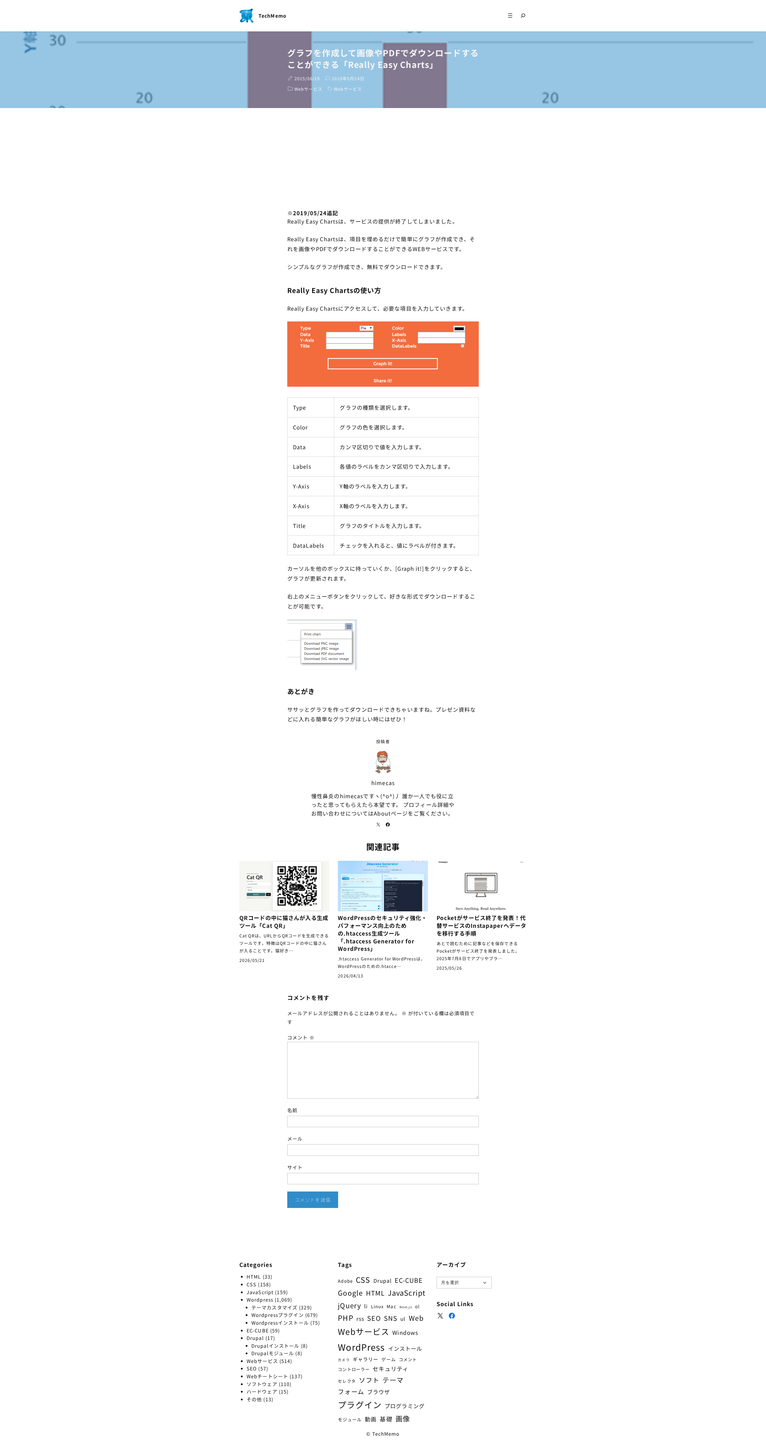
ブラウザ (378, 1392)
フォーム (351, 1391)
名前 (292, 1110)
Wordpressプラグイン (277, 1314)
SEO (252, 1368)
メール (295, 1138)
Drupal (255, 1337)
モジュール (350, 1419)
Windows (405, 1332)
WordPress (361, 1347)
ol (417, 1306)
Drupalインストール (275, 1345)
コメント (300, 1037)
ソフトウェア (262, 1384)
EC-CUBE (258, 1330)
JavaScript (260, 1292)
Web (416, 1318)
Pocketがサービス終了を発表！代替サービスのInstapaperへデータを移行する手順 (481, 925)
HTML (254, 1276)
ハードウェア (262, 1391)
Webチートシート (267, 1376)
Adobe (345, 1281)
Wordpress (260, 1299)
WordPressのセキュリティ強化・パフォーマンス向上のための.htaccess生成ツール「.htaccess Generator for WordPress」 (382, 933)
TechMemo (272, 15)
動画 (371, 1419)
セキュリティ (390, 1368)
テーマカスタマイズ (274, 1307)
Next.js (405, 1307)
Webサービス (308, 89)
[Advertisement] (383, 158)
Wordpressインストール (280, 1322)
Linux (377, 1306)
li (366, 1306)
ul (402, 1318)
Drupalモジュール (272, 1353)
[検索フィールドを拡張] (523, 15)
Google (350, 1293)
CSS (251, 1284)
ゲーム (389, 1359)
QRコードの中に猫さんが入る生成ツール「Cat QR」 (283, 921)
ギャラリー (366, 1359)
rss (360, 1318)
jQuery (349, 1305)
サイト (295, 1167)
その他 (254, 1399)
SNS (390, 1318)
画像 (403, 1418)
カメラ (343, 1359)
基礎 (386, 1418)
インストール (405, 1348)
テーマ (392, 1380)
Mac (391, 1306)
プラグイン (360, 1404)
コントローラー (354, 1369)
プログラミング (404, 1406)
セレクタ (346, 1381)
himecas (383, 783)
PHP (345, 1317)
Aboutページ (391, 813)
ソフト (369, 1380)
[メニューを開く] (510, 16)
